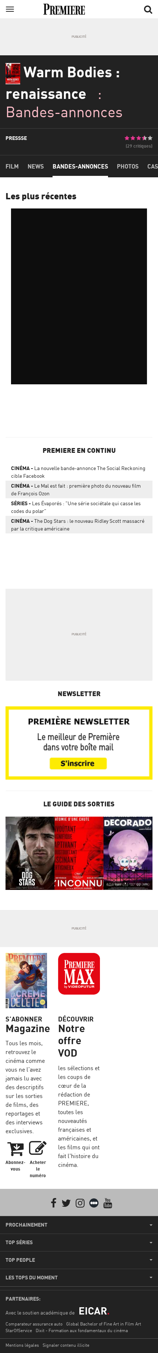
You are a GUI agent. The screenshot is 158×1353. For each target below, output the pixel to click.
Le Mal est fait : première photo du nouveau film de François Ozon (76, 489)
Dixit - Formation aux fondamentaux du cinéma (82, 1330)
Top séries (19, 1242)
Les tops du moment (32, 1277)
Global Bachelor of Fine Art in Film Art (103, 1324)
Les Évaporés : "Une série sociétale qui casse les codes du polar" (76, 507)
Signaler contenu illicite (66, 1345)
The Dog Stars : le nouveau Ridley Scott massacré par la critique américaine (77, 525)
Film (12, 166)
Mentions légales (22, 1345)
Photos (128, 166)
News (36, 166)
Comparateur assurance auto (34, 1324)
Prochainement (26, 1225)
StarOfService (19, 1330)
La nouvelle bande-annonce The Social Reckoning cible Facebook (78, 472)
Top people (20, 1260)
